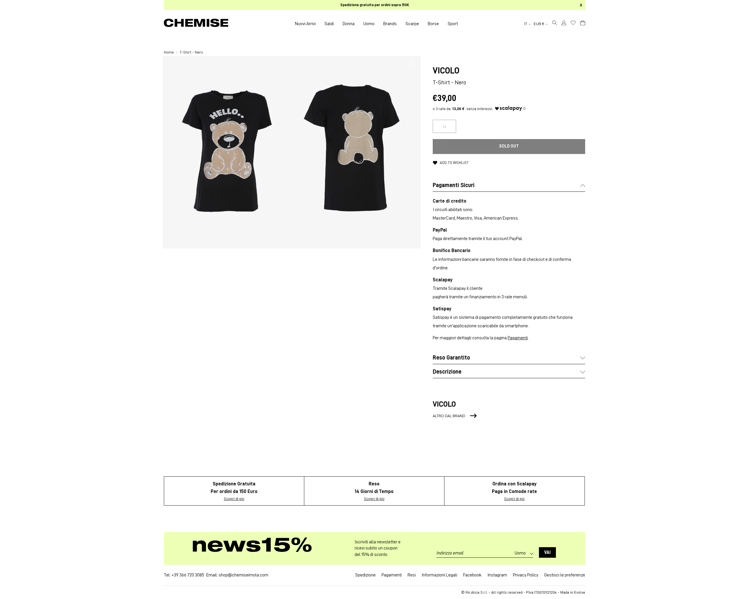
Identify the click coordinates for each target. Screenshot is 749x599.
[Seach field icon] (554, 23)
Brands (390, 23)
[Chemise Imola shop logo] (196, 24)
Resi (412, 575)
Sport (453, 23)
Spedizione (365, 575)
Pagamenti (518, 338)
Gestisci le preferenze (564, 575)
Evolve (579, 592)
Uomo (368, 23)
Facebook (472, 575)
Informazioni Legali (439, 575)
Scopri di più (234, 499)
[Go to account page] (563, 24)
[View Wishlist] (573, 22)
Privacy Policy (525, 575)
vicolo (446, 70)
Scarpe (412, 23)
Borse (433, 23)
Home (169, 52)
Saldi (329, 23)
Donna (349, 23)
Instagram (497, 575)
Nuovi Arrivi (305, 23)
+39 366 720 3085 (187, 575)
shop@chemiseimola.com (243, 575)
